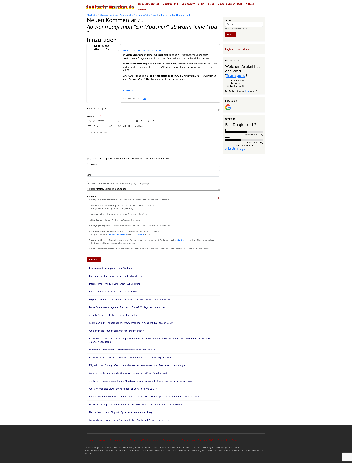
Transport (235, 75)
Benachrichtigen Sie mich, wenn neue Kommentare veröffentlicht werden (130, 158)
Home (90, 440)
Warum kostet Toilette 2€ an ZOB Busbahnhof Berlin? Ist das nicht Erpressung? (130, 357)
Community (188, 3)
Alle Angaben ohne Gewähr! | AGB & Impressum (134, 440)
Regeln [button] (92, 196)
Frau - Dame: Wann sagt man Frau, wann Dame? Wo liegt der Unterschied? (128, 307)
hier (247, 91)
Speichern (94, 259)
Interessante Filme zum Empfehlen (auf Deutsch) (114, 283)
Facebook (223, 440)
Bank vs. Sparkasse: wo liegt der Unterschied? (113, 291)
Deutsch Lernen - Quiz (230, 3)
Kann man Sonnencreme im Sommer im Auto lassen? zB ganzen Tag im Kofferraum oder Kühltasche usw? (144, 396)
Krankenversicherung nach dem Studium (110, 268)
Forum (200, 3)
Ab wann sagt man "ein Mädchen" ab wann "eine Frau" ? (129, 15)
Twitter (235, 440)
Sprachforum (138, 234)
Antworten (128, 90)
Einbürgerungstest (148, 3)
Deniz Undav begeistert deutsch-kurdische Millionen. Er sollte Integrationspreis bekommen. (137, 404)
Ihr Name (92, 164)
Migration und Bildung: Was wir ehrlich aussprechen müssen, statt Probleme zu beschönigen (137, 365)
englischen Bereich (118, 234)
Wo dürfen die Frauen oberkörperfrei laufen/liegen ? (116, 330)
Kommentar (93, 116)
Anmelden (243, 49)
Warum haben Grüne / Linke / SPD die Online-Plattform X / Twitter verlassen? (129, 420)
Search (228, 20)
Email (90, 174)
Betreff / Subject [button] (97, 108)
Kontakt (101, 440)
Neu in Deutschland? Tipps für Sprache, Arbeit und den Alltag (121, 412)
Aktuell (250, 3)
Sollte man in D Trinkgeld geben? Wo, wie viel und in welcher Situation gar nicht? (131, 322)
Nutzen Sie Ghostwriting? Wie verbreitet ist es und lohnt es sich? (122, 349)
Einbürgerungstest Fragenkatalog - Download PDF (188, 440)
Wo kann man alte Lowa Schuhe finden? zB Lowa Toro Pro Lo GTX (123, 388)
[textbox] (153, 142)
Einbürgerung (170, 3)
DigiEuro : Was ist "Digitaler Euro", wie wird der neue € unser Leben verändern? (130, 299)
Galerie (142, 9)
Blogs (211, 3)
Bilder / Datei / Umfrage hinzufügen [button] (108, 188)
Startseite (92, 15)
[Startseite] (110, 7)
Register (229, 49)
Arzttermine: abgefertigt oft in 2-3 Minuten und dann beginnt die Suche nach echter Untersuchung (140, 380)
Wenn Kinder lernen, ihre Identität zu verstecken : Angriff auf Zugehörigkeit (128, 373)
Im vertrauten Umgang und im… (178, 15)
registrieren (181, 240)
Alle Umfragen (236, 148)
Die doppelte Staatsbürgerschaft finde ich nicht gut (116, 275)
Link (144, 99)
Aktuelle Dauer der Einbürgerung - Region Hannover (116, 315)
